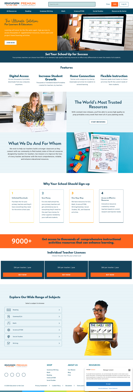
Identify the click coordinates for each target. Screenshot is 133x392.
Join (114, 4)
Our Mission (71, 370)
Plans (108, 4)
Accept (108, 384)
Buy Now (23, 274)
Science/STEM (79, 11)
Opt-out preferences (103, 388)
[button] (129, 370)
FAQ (69, 375)
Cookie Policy (56, 386)
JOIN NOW (10, 42)
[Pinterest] (23, 374)
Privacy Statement (113, 388)
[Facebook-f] (6, 374)
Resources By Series (119, 11)
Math (63, 11)
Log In (123, 4)
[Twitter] (18, 374)
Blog (69, 372)
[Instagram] (12, 374)
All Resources (12, 11)
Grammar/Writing (46, 11)
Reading (28, 11)
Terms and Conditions (84, 386)
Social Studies (98, 11)
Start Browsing (98, 122)
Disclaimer (68, 386)
